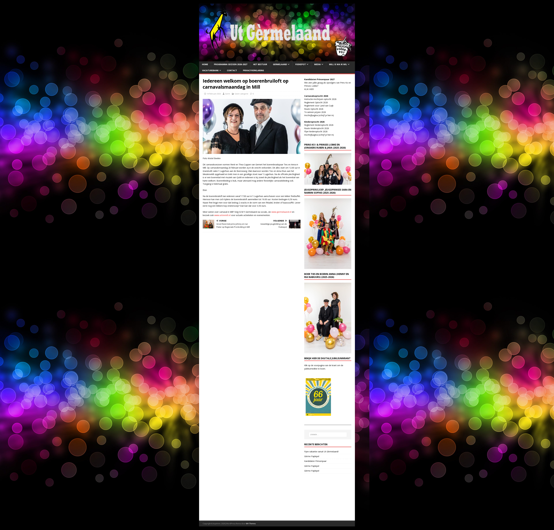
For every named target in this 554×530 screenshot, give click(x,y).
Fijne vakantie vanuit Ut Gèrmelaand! (321, 451)
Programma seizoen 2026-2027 (230, 64)
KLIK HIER (309, 89)
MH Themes (251, 523)
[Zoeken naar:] (328, 434)
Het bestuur (260, 64)
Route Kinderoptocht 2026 (316, 128)
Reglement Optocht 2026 (316, 102)
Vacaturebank (210, 70)
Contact (232, 70)
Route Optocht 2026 (313, 109)
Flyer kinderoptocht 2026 (315, 131)
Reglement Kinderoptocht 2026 (318, 125)
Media (317, 64)
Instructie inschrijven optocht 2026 (320, 99)
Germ (227, 93)
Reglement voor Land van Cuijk (318, 105)
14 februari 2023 (214, 93)
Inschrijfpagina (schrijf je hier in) (319, 115)
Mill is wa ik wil (338, 64)
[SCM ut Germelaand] (277, 59)
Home (205, 64)
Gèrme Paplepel (311, 456)
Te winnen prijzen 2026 (315, 112)
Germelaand (280, 64)
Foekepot (300, 64)
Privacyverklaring (253, 70)
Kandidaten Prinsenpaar (315, 461)
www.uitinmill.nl (222, 215)
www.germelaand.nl (281, 211)
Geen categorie (241, 93)
